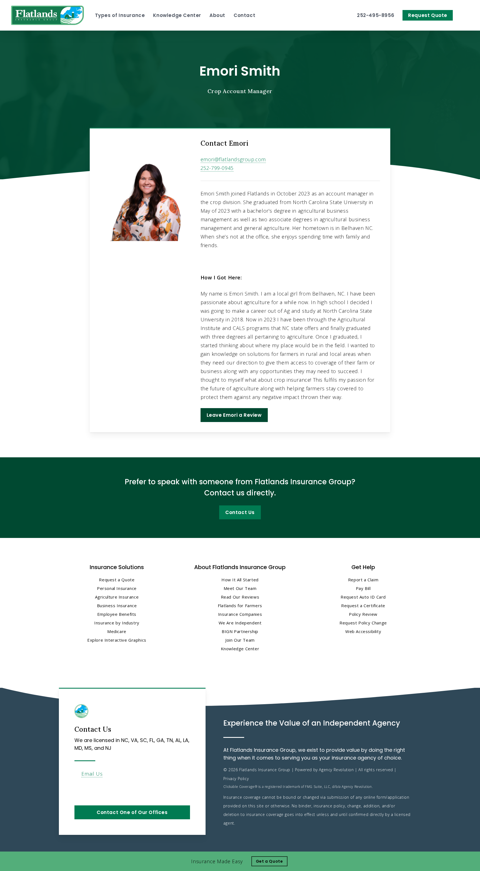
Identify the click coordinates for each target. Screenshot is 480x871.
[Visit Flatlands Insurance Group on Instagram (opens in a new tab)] (103, 790)
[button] (234, 415)
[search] (465, 15)
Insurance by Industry (116, 623)
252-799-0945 (217, 168)
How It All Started (240, 579)
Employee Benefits (116, 614)
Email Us (91, 773)
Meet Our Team (240, 588)
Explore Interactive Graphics (116, 640)
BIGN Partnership (240, 631)
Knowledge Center (240, 648)
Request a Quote (116, 579)
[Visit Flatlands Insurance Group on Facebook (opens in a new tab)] (79, 790)
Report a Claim (363, 579)
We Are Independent (240, 623)
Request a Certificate (363, 605)
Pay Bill (363, 588)
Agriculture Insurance (117, 597)
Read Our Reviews (240, 597)
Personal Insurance (117, 588)
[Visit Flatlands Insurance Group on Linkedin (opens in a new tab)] (91, 790)
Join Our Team (240, 640)
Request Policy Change (363, 623)
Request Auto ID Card (363, 597)
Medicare (116, 631)
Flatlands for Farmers (240, 605)
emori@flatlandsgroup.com (233, 159)
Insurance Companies (240, 614)
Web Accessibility (363, 631)
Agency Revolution (336, 769)
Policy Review (363, 614)
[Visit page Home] (47, 15)
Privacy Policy (236, 778)
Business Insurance (117, 605)
